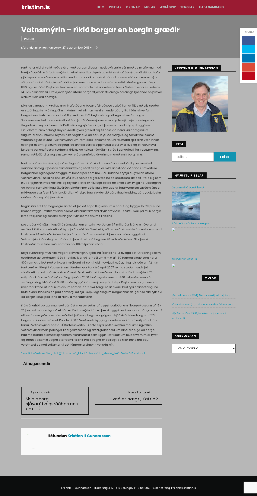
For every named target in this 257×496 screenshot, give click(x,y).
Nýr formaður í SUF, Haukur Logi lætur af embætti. (199, 315)
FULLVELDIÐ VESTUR (184, 259)
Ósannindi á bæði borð (188, 187)
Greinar (133, 7)
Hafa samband (211, 7)
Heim (100, 7)
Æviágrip (168, 7)
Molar (149, 7)
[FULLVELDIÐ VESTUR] (186, 278)
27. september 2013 (76, 48)
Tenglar (187, 7)
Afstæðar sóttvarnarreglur (190, 223)
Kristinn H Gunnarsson (44, 48)
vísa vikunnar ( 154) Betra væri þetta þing (201, 295)
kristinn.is (35, 7)
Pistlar (115, 7)
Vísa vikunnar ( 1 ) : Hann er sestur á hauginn (202, 304)
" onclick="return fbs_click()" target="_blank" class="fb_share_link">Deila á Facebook (83, 353)
